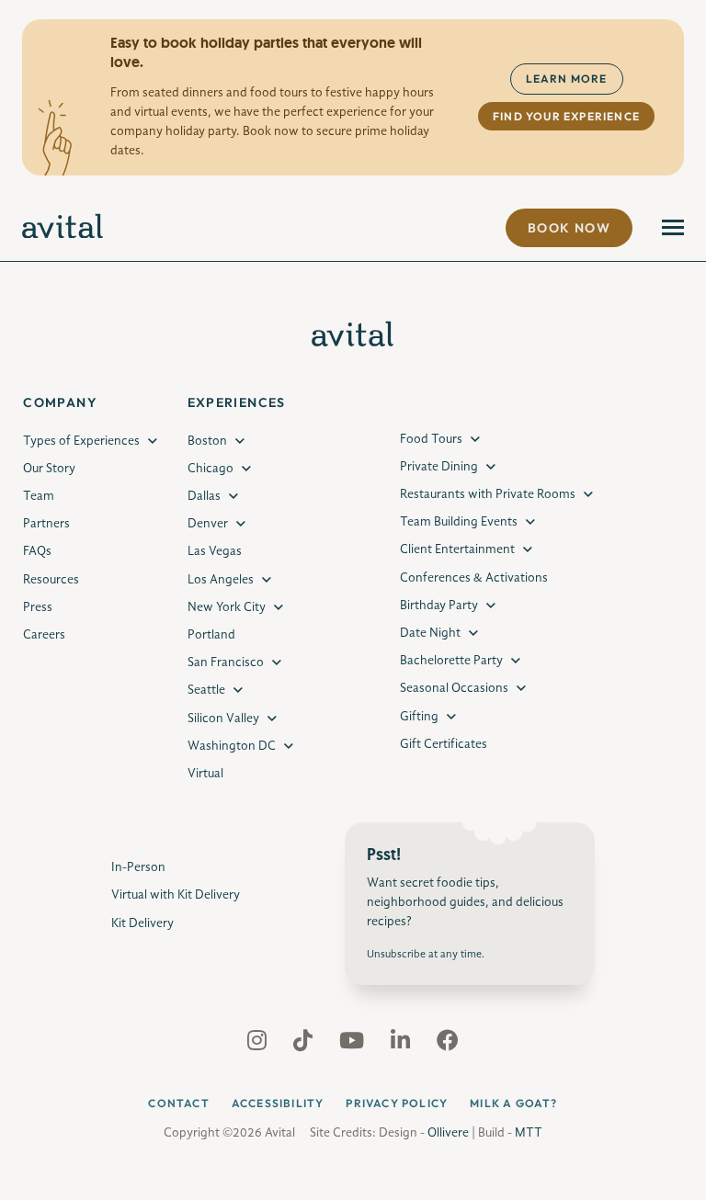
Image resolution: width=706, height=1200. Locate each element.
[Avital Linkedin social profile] (402, 1044)
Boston (207, 441)
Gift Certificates (443, 744)
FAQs (37, 551)
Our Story (49, 468)
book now (569, 228)
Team (38, 496)
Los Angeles (221, 579)
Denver (208, 523)
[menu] (673, 228)
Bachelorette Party (451, 660)
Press (37, 607)
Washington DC (232, 746)
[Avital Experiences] (63, 228)
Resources (51, 579)
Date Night (430, 633)
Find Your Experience (566, 116)
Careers (44, 634)
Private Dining (439, 466)
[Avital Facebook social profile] (448, 1044)
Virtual (205, 773)
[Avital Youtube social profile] (353, 1044)
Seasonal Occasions (454, 688)
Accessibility (278, 1103)
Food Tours (431, 439)
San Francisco (226, 662)
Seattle (206, 690)
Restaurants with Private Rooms (487, 494)
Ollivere (448, 1132)
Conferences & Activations (474, 578)
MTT (528, 1132)
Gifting (419, 716)
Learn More (567, 78)
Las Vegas (215, 551)
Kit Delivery (142, 923)
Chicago (210, 468)
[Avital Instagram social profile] (258, 1044)
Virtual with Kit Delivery (175, 895)
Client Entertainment (457, 549)
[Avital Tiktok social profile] (304, 1044)
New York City (227, 607)
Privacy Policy (397, 1103)
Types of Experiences (81, 441)
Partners (46, 523)
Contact (178, 1103)
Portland (211, 634)
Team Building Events (459, 521)
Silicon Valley (223, 718)
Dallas (204, 496)
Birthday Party (439, 605)
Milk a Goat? (513, 1103)
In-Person (138, 867)
